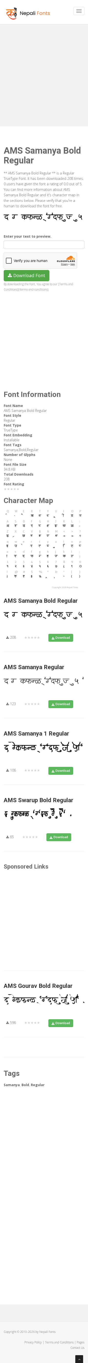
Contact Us (77, 1348)
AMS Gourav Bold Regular (38, 985)
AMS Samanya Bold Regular (41, 600)
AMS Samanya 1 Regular (36, 733)
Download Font (28, 275)
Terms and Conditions (59, 1342)
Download (62, 638)
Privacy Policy (33, 1342)
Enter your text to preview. (27, 236)
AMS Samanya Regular (34, 667)
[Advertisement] (44, 73)
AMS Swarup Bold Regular (38, 800)
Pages (80, 1342)
